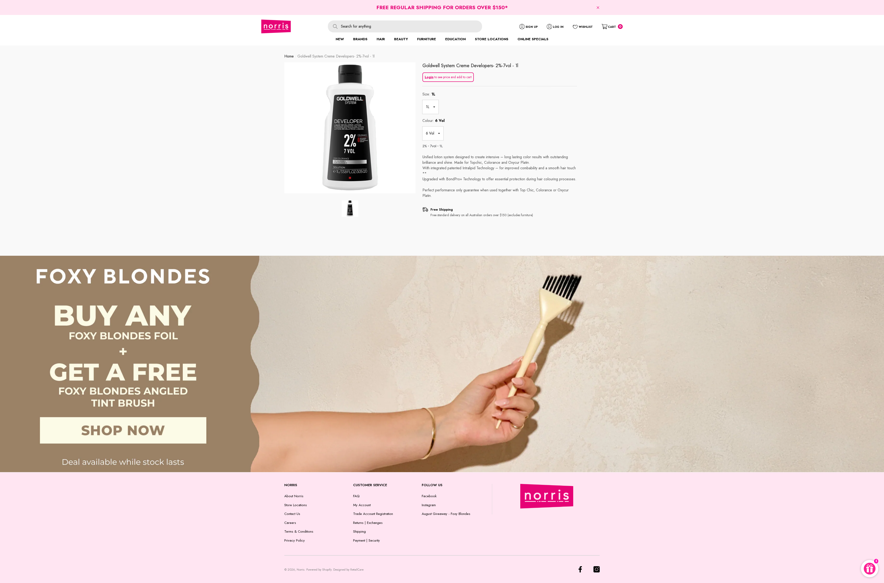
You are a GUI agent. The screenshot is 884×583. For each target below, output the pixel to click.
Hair (381, 39)
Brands (360, 39)
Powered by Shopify (319, 569)
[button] (598, 7)
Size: (428, 94)
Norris (300, 569)
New (340, 39)
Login (429, 77)
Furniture (426, 39)
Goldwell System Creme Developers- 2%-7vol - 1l (470, 65)
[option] (350, 127)
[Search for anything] (405, 26)
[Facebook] (580, 569)
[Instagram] (596, 569)
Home (289, 56)
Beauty (401, 39)
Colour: (433, 120)
